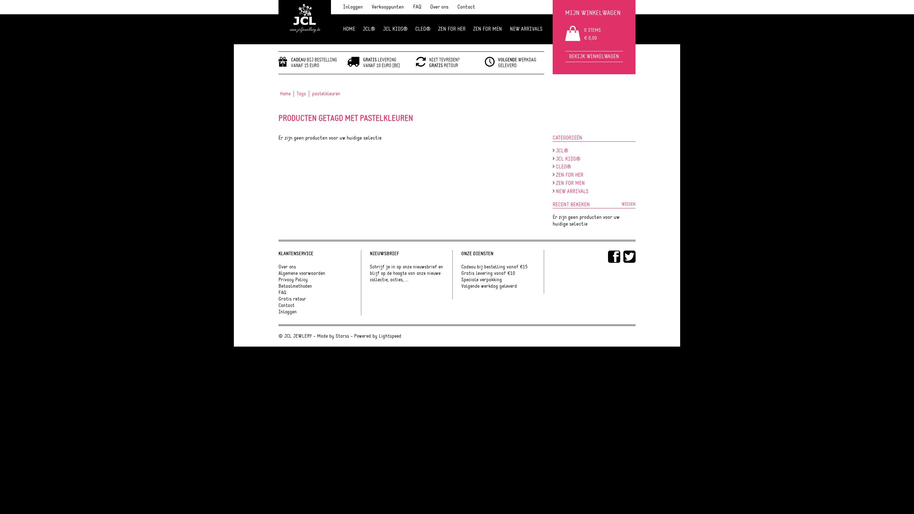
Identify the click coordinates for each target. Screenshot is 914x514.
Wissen (629, 204)
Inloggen (353, 7)
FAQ (417, 7)
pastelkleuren (326, 94)
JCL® (369, 29)
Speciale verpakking (481, 280)
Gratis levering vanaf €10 (488, 273)
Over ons (439, 7)
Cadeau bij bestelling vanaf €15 (494, 267)
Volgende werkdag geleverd (489, 286)
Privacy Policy (293, 280)
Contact (466, 7)
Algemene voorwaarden (301, 273)
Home (349, 29)
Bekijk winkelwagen (594, 56)
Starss (342, 336)
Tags (301, 94)
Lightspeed (390, 336)
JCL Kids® (395, 29)
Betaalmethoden (295, 286)
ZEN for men (487, 29)
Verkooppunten (388, 7)
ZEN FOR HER (452, 29)
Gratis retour (292, 299)
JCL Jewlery (304, 22)
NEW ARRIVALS (526, 29)
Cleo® (423, 29)
